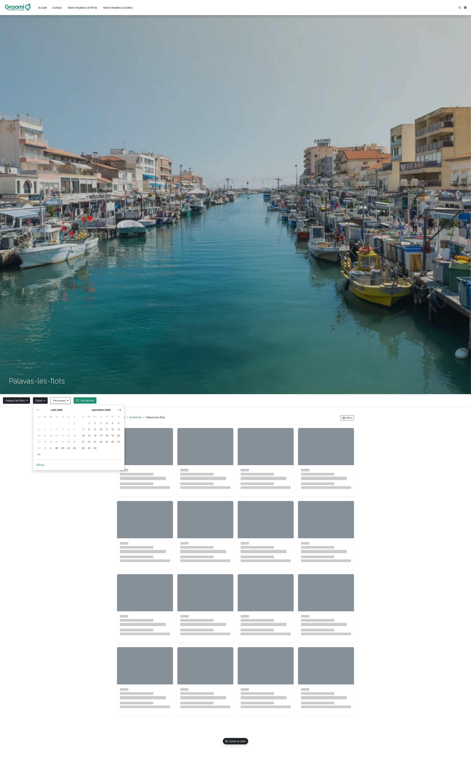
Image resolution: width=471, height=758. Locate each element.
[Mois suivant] (119, 410)
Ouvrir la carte (237, 741)
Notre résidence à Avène (118, 7)
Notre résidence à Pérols (82, 7)
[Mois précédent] (38, 410)
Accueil (42, 7)
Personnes (59, 400)
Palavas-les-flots (15, 400)
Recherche (135, 417)
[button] (465, 7)
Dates (39, 400)
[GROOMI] (17, 7)
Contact (57, 7)
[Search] (460, 7)
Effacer (40, 465)
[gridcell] (68, 423)
